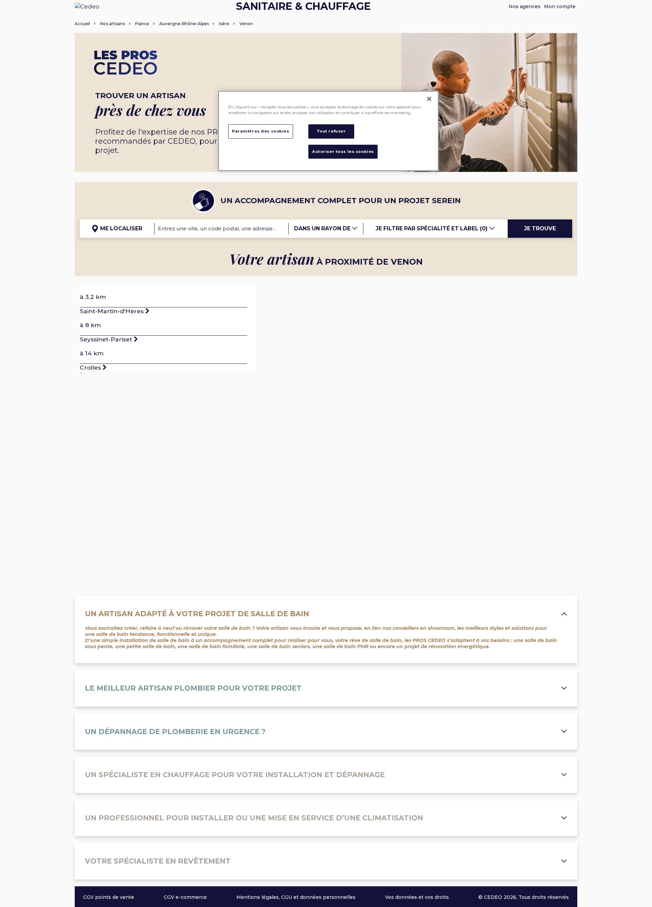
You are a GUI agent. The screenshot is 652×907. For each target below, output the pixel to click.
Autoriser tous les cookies (343, 151)
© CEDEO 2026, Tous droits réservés (523, 897)
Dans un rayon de (323, 228)
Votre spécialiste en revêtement (158, 861)
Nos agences (525, 6)
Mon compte (560, 6)
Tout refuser (331, 131)
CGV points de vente (108, 897)
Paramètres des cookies (260, 131)
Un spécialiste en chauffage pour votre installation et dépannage (235, 774)
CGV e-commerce (185, 897)
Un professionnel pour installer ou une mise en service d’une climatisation (254, 818)
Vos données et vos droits (417, 897)
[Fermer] (429, 98)
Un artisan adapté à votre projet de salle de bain (197, 613)
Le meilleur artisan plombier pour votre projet (193, 688)
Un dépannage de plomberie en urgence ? (175, 731)
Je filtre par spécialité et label (432, 228)
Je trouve (540, 228)
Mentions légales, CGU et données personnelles (296, 897)
